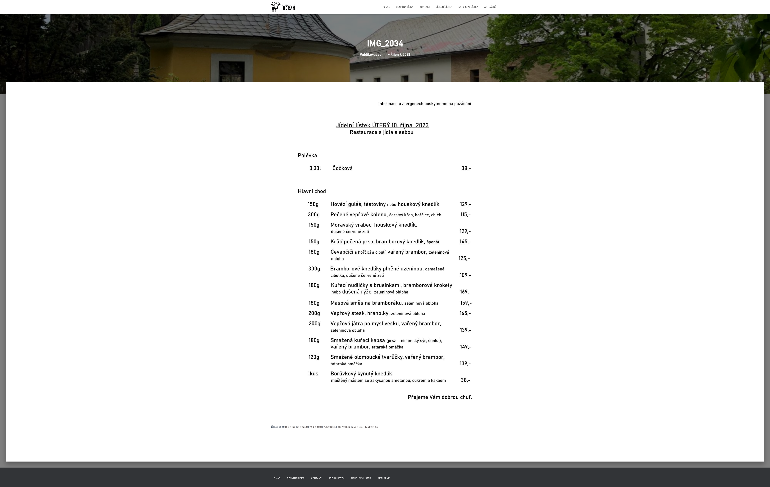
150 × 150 (290, 427)
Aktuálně (490, 7)
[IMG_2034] (385, 257)
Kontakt (424, 7)
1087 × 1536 (344, 427)
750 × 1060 (315, 427)
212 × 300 (302, 427)
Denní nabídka (404, 7)
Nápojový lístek (468, 7)
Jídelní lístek (444, 7)
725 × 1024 (329, 427)
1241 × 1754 (371, 427)
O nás (386, 7)
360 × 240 (357, 427)
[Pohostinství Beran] (283, 7)
